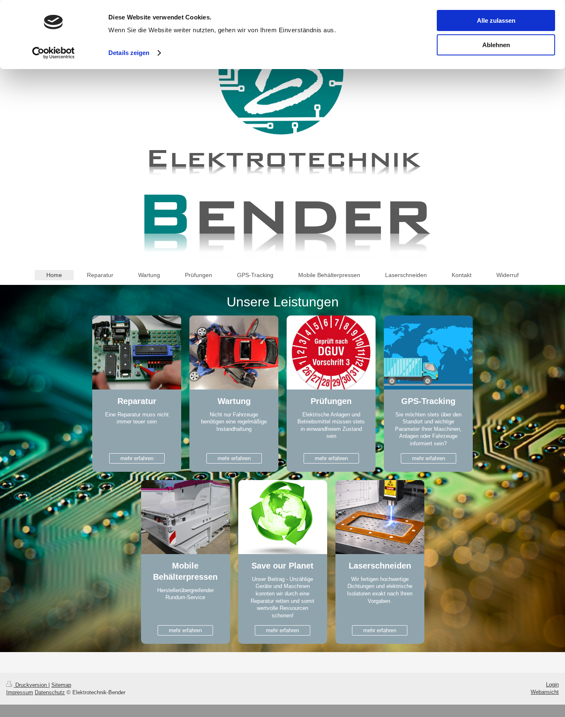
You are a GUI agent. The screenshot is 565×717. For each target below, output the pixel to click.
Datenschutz (50, 692)
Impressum (19, 692)
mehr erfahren (136, 458)
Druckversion (31, 685)
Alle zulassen (496, 20)
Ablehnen (496, 44)
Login (552, 684)
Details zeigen (128, 52)
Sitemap (61, 685)
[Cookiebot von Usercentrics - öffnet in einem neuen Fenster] (53, 53)
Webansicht (545, 692)
